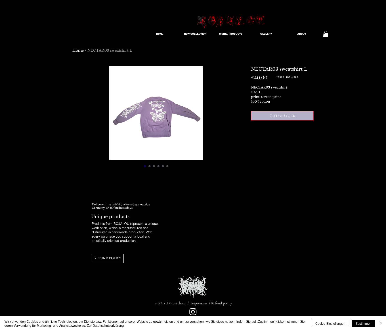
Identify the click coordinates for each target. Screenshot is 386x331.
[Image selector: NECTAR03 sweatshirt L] (145, 166)
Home (78, 50)
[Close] (380, 323)
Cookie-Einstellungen (330, 323)
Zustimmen (363, 323)
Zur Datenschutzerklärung (105, 325)
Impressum (199, 303)
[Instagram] (193, 311)
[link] (325, 34)
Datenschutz (176, 303)
